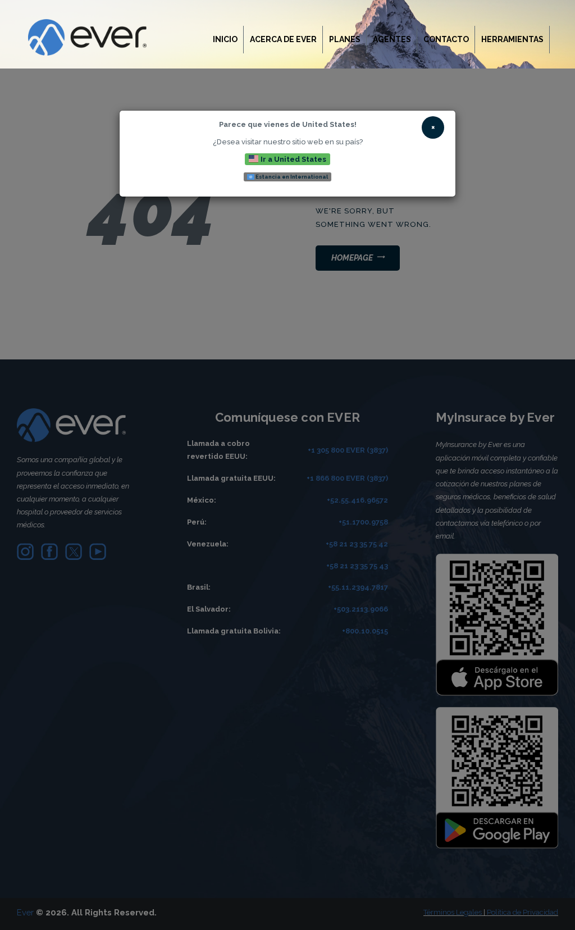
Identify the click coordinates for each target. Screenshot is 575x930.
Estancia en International (291, 177)
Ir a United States (292, 158)
